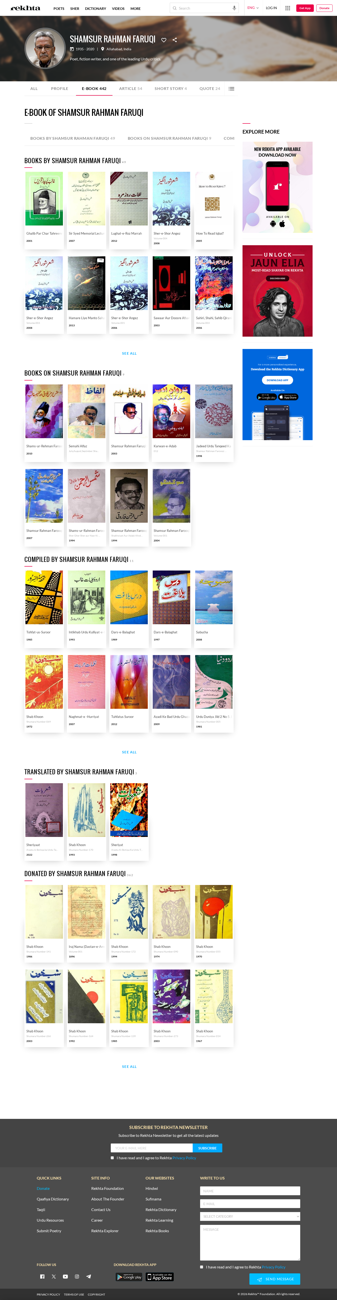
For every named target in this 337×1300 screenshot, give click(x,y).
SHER (74, 8)
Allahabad (114, 49)
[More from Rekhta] (287, 7)
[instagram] (77, 1276)
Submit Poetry (49, 1231)
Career (97, 1220)
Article (130, 88)
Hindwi (152, 1188)
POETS (59, 8)
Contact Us (101, 1210)
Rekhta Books (157, 1231)
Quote (210, 88)
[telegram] (89, 1276)
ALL (33, 88)
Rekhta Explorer (105, 1231)
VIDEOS (118, 8)
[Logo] (25, 8)
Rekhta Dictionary (161, 1210)
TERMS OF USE (74, 1294)
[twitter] (54, 1276)
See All (129, 353)
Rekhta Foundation (107, 1188)
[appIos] (160, 1276)
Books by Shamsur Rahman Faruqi (72, 138)
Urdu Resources (50, 1220)
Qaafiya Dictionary (53, 1199)
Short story (171, 88)
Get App (305, 8)
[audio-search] (234, 7)
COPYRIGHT (96, 1294)
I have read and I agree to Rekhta (156, 1157)
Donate (324, 8)
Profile (59, 88)
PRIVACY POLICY (48, 1294)
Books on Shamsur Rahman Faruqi (169, 138)
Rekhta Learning (159, 1220)
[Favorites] (163, 39)
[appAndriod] (129, 1276)
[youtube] (65, 1276)
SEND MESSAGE (280, 1279)
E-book (94, 88)
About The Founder (107, 1199)
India (127, 49)
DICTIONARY (95, 8)
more (136, 8)
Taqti (41, 1210)
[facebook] (42, 1276)
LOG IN (271, 8)
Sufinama (153, 1199)
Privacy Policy (184, 1157)
